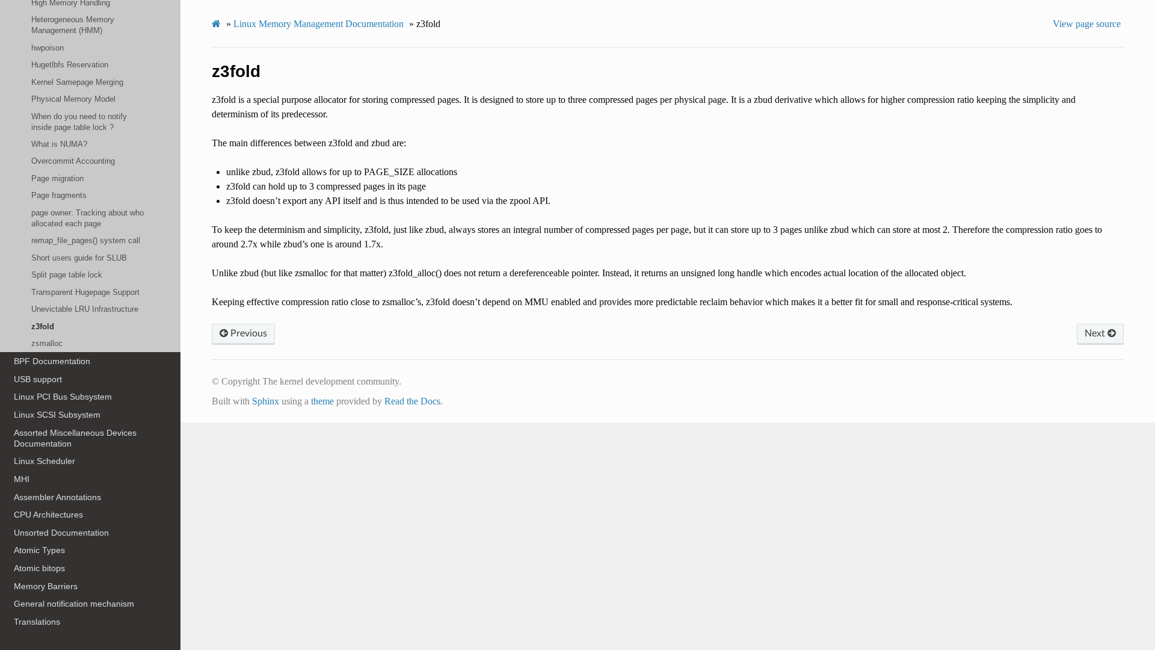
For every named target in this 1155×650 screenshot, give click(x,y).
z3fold (42, 326)
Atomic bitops (39, 568)
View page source (1087, 24)
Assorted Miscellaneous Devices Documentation (75, 438)
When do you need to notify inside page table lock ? (79, 122)
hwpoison (47, 47)
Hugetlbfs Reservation (69, 64)
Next (1096, 333)
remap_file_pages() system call (85, 240)
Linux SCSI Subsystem (57, 414)
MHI (21, 479)
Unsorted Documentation (61, 532)
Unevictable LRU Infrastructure (84, 309)
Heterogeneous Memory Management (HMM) (72, 25)
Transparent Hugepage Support (85, 292)
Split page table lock (66, 274)
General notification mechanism (74, 603)
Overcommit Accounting (73, 161)
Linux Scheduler (44, 461)
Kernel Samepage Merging (77, 82)
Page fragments (59, 195)
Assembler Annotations (57, 497)
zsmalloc (47, 343)
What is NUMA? (59, 144)
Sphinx (265, 401)
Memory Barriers (46, 586)
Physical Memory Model (73, 99)
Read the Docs (412, 401)
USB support (38, 379)
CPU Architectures (48, 514)
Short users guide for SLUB (79, 257)
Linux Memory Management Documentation (318, 24)
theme (322, 401)
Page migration (57, 178)
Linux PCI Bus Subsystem (63, 396)
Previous (247, 333)
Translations (37, 622)
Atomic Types (39, 550)
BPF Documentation (52, 361)
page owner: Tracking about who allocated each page (87, 218)
